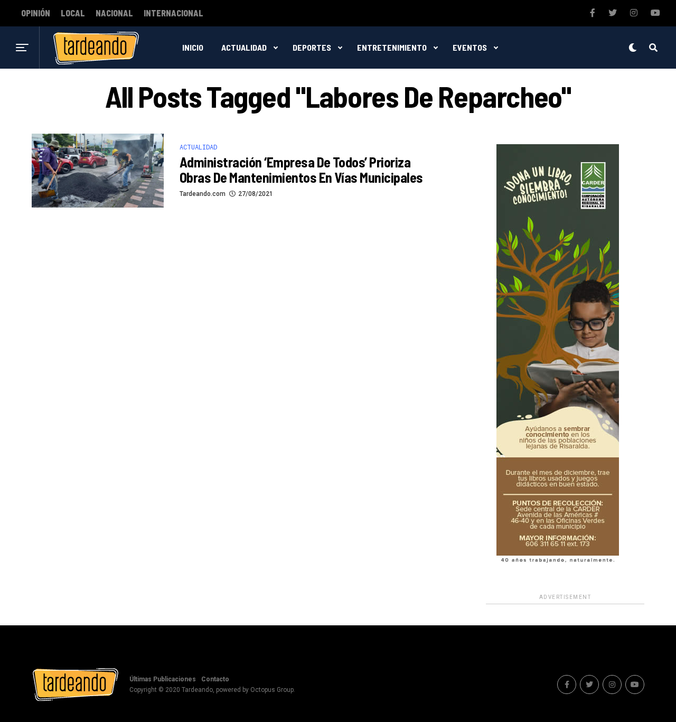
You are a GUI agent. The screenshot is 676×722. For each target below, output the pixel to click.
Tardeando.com (203, 194)
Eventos (470, 47)
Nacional (114, 13)
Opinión (35, 13)
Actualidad (244, 47)
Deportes (312, 47)
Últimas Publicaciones (162, 679)
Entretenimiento (392, 47)
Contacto (215, 679)
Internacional (173, 13)
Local (73, 13)
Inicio (192, 47)
